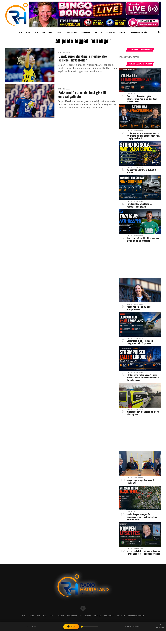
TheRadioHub (160, 627)
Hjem (21, 32)
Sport (50, 32)
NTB (36, 32)
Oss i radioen (86, 32)
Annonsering (72, 32)
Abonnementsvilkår (139, 32)
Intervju (98, 32)
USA (43, 32)
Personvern (110, 32)
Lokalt (29, 32)
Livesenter (123, 32)
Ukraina (60, 32)
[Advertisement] (140, 261)
